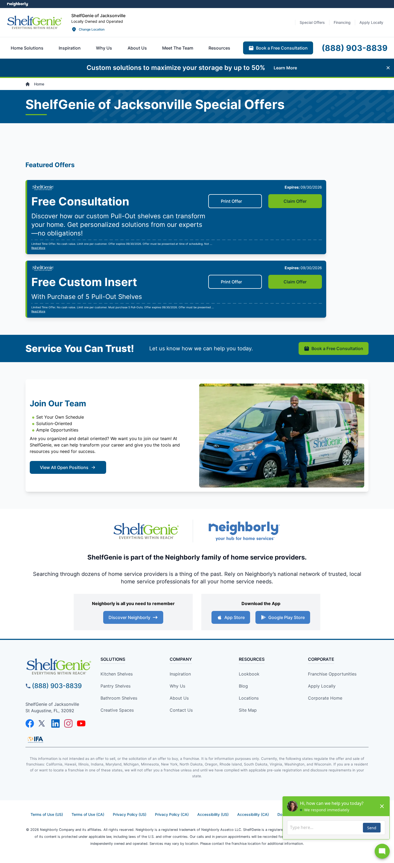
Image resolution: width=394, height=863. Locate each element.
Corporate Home (325, 698)
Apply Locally (322, 686)
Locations (249, 698)
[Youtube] (81, 723)
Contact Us (181, 710)
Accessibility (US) (213, 814)
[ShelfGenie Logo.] (58, 666)
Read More (38, 247)
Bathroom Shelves (119, 698)
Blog (243, 686)
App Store (234, 617)
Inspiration (180, 674)
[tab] (27, 48)
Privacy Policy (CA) (172, 814)
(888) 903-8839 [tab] (355, 48)
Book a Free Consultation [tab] (282, 48)
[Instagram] (68, 723)
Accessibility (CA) (253, 814)
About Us (179, 698)
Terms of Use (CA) (88, 814)
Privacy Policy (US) (129, 814)
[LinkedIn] (55, 723)
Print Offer (231, 201)
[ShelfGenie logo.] (146, 531)
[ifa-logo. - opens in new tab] (35, 739)
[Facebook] (29, 723)
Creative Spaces (117, 710)
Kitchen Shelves (117, 674)
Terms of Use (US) (47, 814)
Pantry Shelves (116, 686)
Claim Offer (295, 201)
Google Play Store (286, 617)
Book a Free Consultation (337, 348)
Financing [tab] (342, 22)
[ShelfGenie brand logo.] (34, 22)
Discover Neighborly (129, 617)
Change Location (92, 29)
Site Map (248, 710)
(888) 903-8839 (57, 686)
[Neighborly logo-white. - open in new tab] (17, 4)
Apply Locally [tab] (371, 22)
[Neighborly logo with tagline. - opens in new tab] (244, 531)
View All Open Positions (64, 467)
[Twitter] (42, 723)
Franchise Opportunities (332, 674)
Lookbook (249, 674)
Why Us (177, 686)
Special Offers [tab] (312, 22)
